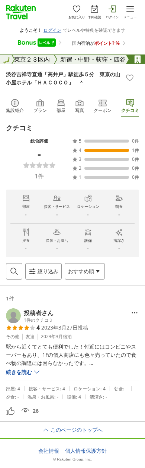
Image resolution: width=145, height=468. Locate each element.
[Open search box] (14, 271)
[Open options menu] (134, 312)
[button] (30, 315)
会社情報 (48, 451)
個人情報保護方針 (86, 451)
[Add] (129, 77)
